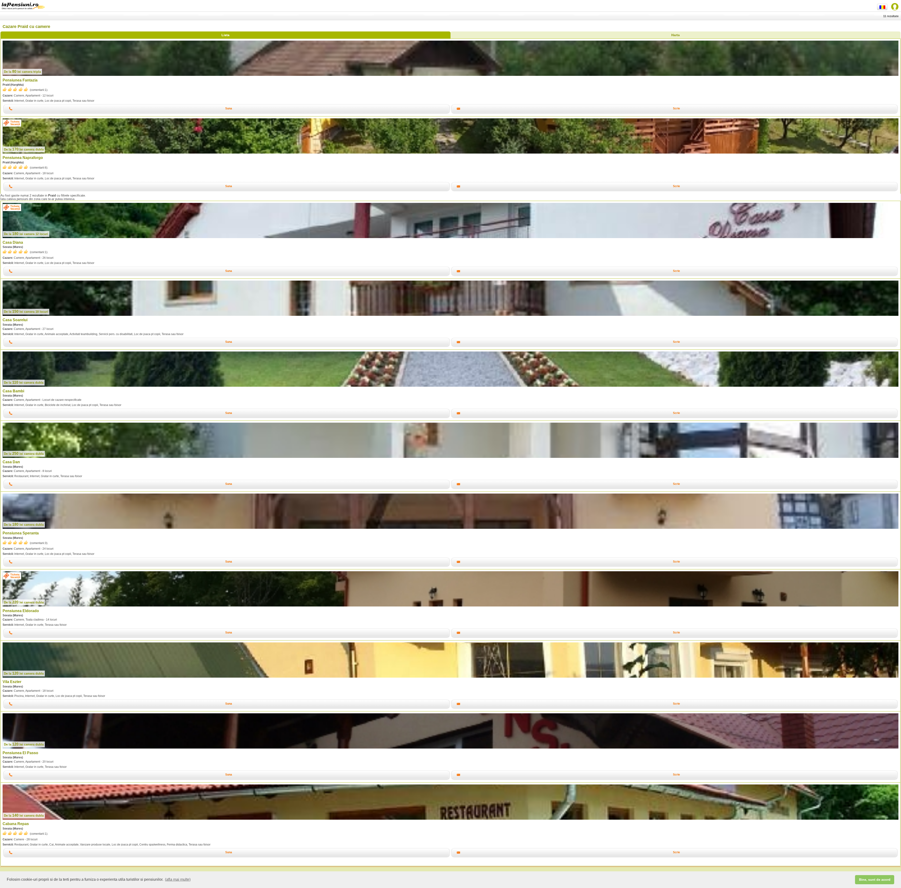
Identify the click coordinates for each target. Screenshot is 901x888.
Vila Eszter (12, 682)
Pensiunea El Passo (20, 753)
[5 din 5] (15, 89)
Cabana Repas (16, 824)
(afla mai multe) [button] (178, 879)
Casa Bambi (13, 391)
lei (22, 71)
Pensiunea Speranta (21, 533)
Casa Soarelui (15, 320)
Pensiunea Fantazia (20, 80)
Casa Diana (13, 242)
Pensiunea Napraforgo (23, 158)
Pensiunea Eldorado (21, 611)
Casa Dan (11, 462)
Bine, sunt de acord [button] (874, 879)
